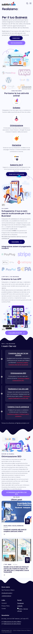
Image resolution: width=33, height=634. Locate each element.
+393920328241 (6, 596)
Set (27, 560)
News (9, 564)
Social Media (7, 525)
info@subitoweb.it (7, 593)
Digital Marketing (18, 525)
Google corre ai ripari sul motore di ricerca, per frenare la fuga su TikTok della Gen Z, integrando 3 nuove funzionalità (16, 569)
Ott (27, 521)
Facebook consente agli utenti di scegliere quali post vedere (15, 530)
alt (4, 66)
